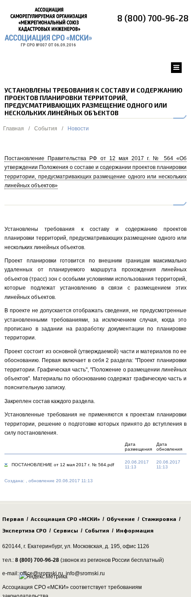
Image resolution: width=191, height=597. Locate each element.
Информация (135, 530)
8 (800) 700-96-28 (153, 18)
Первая (13, 519)
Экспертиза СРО (24, 530)
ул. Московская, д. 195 (92, 546)
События (45, 128)
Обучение (121, 519)
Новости (78, 128)
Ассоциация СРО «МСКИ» (65, 519)
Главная (13, 128)
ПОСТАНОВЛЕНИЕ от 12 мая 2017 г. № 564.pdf (63, 464)
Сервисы (65, 530)
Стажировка (159, 519)
